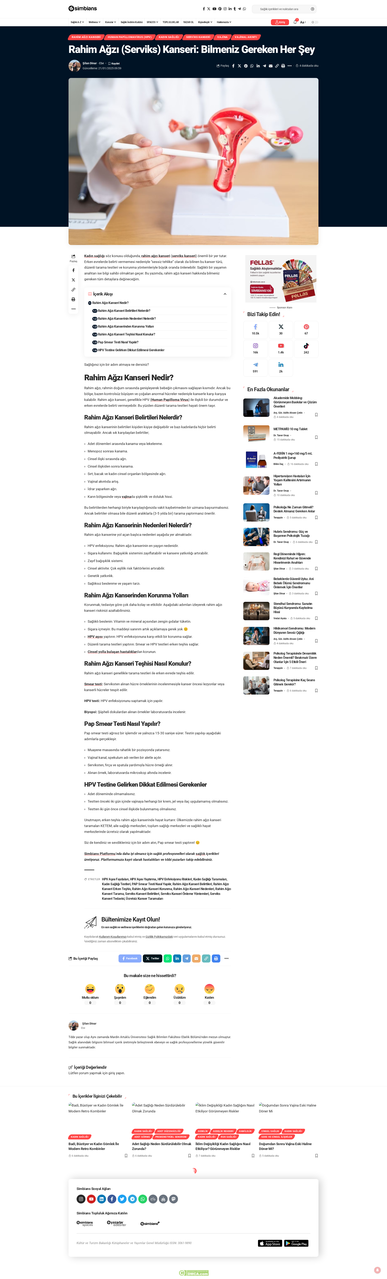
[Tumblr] (235, 9)
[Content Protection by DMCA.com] (194, 1273)
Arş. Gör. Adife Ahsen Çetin (288, 412)
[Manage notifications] (377, 1270)
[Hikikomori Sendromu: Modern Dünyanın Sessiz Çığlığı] (256, 636)
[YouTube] (214, 9)
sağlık (200, 854)
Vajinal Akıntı (246, 37)
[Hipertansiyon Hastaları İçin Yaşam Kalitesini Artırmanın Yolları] (256, 485)
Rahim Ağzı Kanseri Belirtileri (192, 884)
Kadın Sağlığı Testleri (116, 884)
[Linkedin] (101, 1199)
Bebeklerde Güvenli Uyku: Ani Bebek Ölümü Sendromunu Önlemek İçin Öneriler (294, 583)
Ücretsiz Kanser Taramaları (144, 899)
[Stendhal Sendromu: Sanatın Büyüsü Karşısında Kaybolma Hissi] (256, 611)
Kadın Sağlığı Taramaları (210, 879)
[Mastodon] (173, 1199)
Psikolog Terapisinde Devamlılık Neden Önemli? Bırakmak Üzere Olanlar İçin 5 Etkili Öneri (295, 657)
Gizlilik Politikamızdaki (159, 936)
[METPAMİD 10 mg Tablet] (256, 434)
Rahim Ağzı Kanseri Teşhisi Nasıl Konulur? (126, 334)
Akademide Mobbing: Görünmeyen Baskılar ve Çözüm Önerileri (295, 402)
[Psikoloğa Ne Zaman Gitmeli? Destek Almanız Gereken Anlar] (256, 512)
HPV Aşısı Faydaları (115, 879)
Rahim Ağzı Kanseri (86, 37)
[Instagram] (225, 9)
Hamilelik (245, 1131)
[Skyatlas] (153, 1199)
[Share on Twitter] (239, 66)
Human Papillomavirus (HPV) (130, 37)
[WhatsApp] (244, 9)
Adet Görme (142, 1137)
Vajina (222, 37)
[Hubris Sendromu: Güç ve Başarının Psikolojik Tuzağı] (256, 537)
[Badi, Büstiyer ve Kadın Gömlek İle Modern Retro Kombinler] (98, 1120)
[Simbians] (85, 9)
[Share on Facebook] (233, 66)
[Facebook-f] (111, 1199)
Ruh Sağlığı (228, 1137)
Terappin (278, 517)
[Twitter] (208, 9)
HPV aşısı (95, 637)
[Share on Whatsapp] (252, 66)
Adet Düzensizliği (169, 1131)
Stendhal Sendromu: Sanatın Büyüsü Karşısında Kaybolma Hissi (293, 608)
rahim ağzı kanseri (155, 256)
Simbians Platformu (99, 854)
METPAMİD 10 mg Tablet (290, 429)
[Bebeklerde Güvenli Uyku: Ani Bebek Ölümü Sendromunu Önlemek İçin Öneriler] (256, 586)
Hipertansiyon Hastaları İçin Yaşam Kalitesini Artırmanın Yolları (292, 480)
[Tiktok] (306, 349)
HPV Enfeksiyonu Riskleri (175, 879)
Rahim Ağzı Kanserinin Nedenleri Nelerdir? (127, 319)
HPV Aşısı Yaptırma (143, 879)
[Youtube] (281, 349)
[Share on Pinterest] (246, 66)
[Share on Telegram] (264, 66)
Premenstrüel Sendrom (171, 1137)
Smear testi (93, 684)
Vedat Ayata (280, 618)
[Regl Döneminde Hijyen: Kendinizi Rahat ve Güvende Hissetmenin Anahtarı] (256, 561)
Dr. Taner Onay (281, 435)
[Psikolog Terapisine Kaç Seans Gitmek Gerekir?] (256, 685)
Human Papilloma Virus (169, 400)
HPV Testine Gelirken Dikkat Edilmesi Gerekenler (131, 350)
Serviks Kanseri (198, 37)
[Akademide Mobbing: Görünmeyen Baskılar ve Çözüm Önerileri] (256, 407)
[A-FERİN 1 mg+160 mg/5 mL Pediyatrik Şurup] (256, 459)
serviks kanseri (184, 256)
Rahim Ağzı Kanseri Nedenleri (193, 889)
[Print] (283, 66)
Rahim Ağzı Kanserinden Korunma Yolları (126, 326)
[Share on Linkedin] (258, 66)
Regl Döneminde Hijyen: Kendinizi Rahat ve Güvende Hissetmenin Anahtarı (292, 558)
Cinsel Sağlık (270, 1131)
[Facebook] (204, 9)
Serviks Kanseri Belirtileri (142, 894)
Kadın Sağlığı (169, 37)
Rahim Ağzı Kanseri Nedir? (110, 303)
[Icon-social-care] (163, 1199)
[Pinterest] (220, 9)
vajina (126, 497)
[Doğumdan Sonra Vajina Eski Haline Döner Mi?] (288, 1120)
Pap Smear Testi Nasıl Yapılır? (118, 342)
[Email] (271, 66)
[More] (289, 66)
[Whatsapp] (142, 1199)
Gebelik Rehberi (223, 1131)
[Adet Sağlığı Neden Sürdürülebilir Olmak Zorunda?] (161, 1120)
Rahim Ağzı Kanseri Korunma (152, 889)
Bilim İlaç (278, 463)
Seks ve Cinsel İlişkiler (276, 1137)
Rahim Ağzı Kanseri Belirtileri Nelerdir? (124, 311)
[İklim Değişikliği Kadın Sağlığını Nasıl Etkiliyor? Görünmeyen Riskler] (225, 1120)
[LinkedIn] (230, 9)
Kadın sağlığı (94, 256)
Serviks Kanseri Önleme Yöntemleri (185, 894)
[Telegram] (239, 9)
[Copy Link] (277, 66)
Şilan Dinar (90, 63)
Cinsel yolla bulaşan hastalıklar (112, 652)
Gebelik (203, 1131)
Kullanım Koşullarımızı (113, 936)
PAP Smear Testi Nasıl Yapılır (151, 884)
